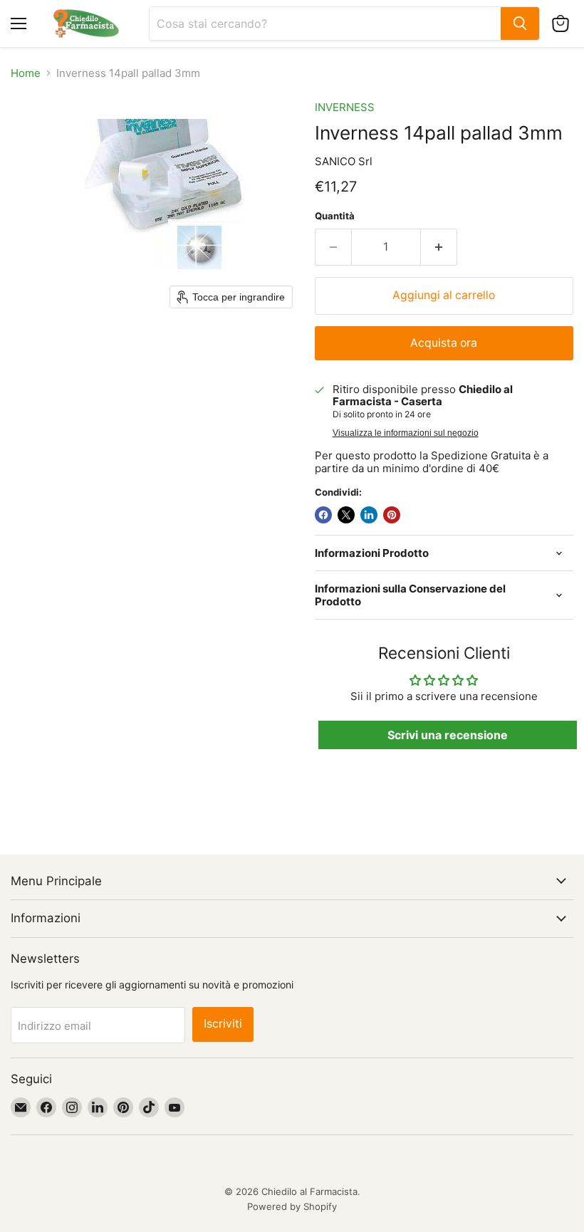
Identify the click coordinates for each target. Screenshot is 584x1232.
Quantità (335, 216)
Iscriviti (223, 1023)
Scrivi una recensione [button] (447, 735)
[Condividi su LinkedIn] (368, 514)
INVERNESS (345, 107)
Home (26, 73)
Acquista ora (443, 343)
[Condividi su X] (346, 514)
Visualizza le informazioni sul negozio (406, 433)
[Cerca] (520, 23)
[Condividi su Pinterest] (391, 514)
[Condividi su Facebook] (323, 514)
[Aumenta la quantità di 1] (439, 247)
